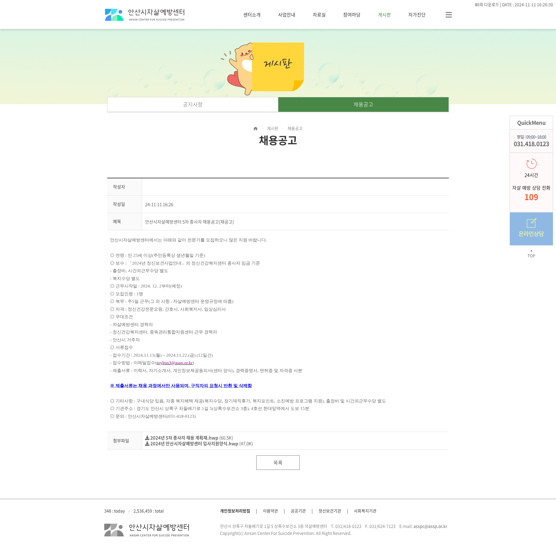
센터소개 (252, 14)
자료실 (319, 14)
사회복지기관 (365, 511)
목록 (278, 462)
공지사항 (193, 104)
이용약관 (270, 511)
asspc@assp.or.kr (430, 526)
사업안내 (286, 14)
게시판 (384, 14)
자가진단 (417, 14)
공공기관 (298, 511)
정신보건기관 (330, 511)
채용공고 (363, 104)
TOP (531, 253)
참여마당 (352, 14)
